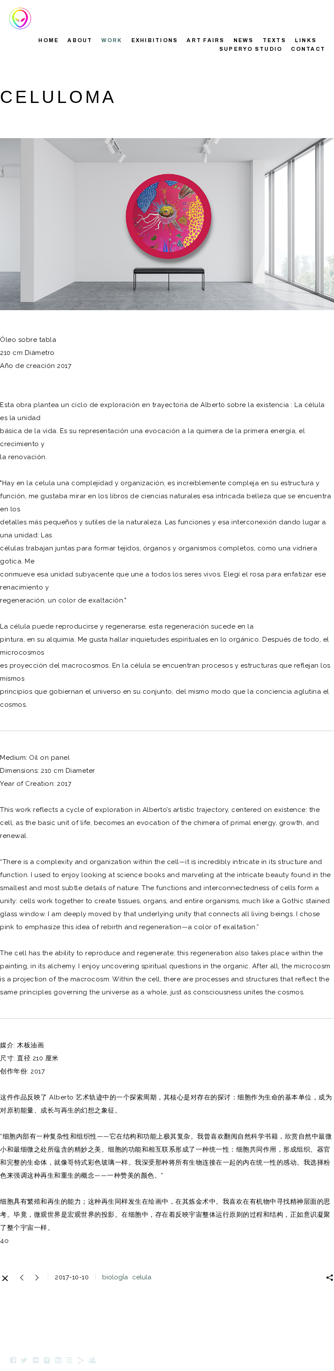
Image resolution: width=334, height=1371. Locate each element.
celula (141, 1277)
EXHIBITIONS (154, 40)
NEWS (244, 40)
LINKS (306, 40)
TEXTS (274, 40)
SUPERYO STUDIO (251, 49)
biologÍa (115, 1277)
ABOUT (79, 40)
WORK (112, 40)
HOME (48, 40)
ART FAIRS (205, 40)
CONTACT (308, 49)
